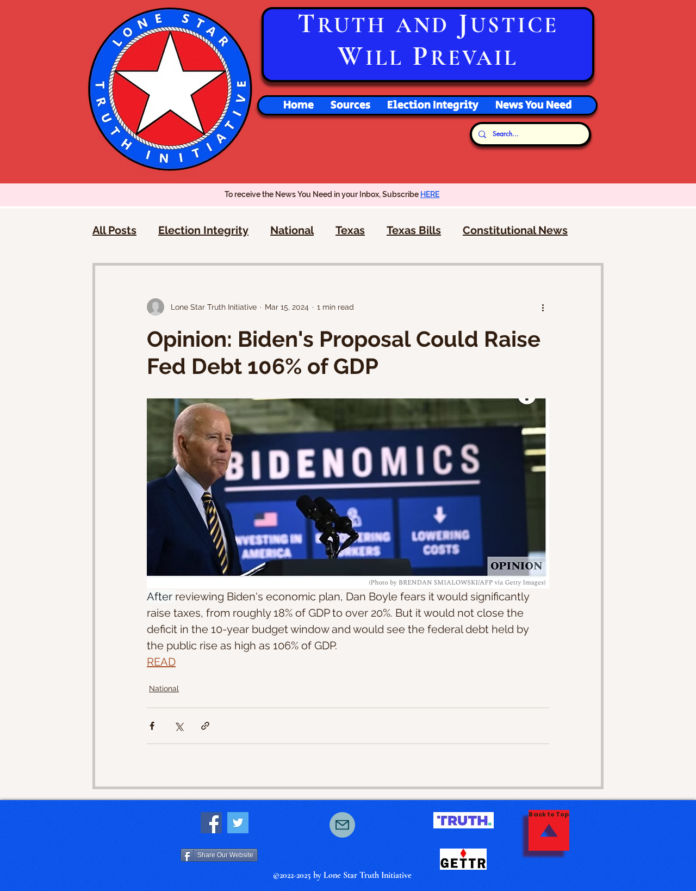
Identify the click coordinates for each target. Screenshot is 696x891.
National (292, 230)
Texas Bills (414, 230)
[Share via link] (205, 726)
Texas (350, 230)
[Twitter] (237, 822)
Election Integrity (203, 230)
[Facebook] (211, 822)
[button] (432, 105)
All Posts (114, 230)
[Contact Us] (342, 825)
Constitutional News (515, 230)
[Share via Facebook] (152, 726)
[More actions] (542, 307)
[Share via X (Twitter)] (178, 726)
